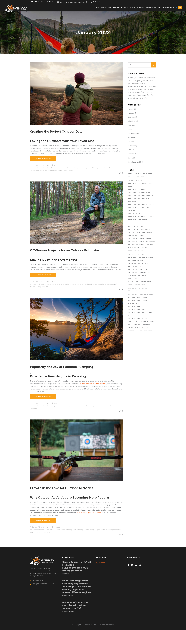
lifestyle (76, 168)
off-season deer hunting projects (102, 284)
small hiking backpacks (139, 324)
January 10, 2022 (38, 527)
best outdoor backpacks (140, 220)
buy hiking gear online (139, 229)
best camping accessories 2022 (140, 184)
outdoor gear (85, 168)
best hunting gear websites (141, 217)
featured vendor (136, 254)
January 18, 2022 (38, 403)
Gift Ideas (131, 121)
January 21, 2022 (38, 281)
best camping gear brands (140, 195)
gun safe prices (135, 260)
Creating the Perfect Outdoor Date (56, 131)
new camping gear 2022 (139, 285)
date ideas (69, 168)
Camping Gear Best (137, 235)
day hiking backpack (137, 248)
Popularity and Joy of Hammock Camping (61, 367)
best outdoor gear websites (54, 168)
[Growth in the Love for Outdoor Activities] (76, 450)
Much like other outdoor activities (93, 384)
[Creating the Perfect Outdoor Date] (76, 93)
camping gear (70, 530)
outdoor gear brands (97, 168)
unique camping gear (138, 328)
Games (130, 117)
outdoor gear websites (139, 318)
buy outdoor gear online (140, 232)
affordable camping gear (140, 174)
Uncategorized (134, 162)
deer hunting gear (137, 251)
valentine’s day (68, 170)
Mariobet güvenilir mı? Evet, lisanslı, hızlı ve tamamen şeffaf (75, 605)
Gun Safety (132, 133)
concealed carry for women (141, 241)
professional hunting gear (141, 321)
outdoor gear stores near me (141, 314)
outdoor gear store (40, 170)
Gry (129, 129)
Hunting (131, 137)
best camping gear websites (141, 204)
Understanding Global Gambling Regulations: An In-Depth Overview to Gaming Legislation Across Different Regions (76, 586)
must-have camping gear (139, 282)
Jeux (130, 142)
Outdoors (57, 165)
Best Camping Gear (137, 189)
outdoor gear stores (55, 170)
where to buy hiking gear (140, 331)
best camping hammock (53, 406)
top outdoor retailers (42, 532)
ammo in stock (135, 180)
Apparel (131, 113)
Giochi (130, 125)
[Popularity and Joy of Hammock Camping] (76, 329)
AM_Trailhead (99, 563)
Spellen (131, 154)
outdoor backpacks (137, 297)
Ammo (130, 109)
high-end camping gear (139, 263)
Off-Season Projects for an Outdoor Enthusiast (65, 250)
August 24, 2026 (68, 611)
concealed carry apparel (140, 238)
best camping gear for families (138, 200)
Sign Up (97, 2)
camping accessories (71, 406)
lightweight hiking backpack (137, 277)
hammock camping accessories (91, 406)
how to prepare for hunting (79, 284)
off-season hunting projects (137, 289)
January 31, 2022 (38, 165)
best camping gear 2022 (139, 192)
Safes (130, 150)
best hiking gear (136, 213)
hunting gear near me (138, 269)
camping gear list (83, 530)
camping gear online (97, 530)
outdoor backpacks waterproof (137, 302)
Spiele (130, 158)
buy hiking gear (135, 226)
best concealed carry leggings (138, 209)
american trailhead (37, 168)
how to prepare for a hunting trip (56, 284)
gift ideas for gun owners (140, 257)
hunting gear (134, 266)
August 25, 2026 (68, 574)
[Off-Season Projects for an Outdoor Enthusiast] (76, 212)
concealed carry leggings (140, 244)
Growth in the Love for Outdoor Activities (61, 488)
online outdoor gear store (141, 294)
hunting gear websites (139, 272)
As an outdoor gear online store (88, 513)
